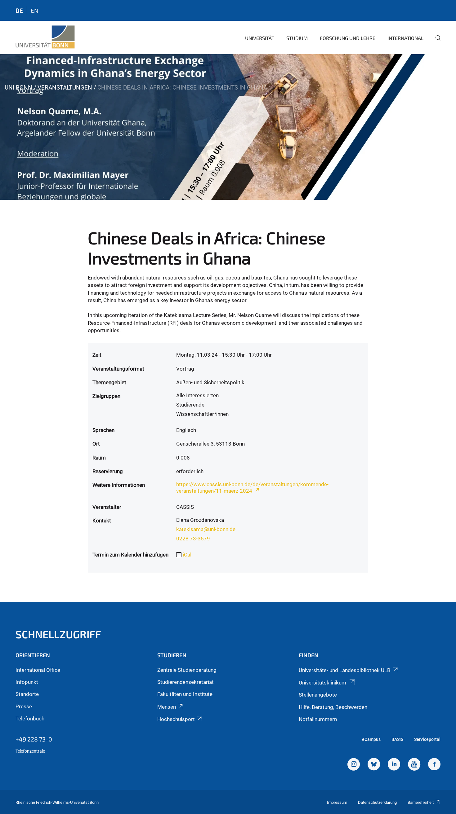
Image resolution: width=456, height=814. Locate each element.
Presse (24, 706)
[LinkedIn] (394, 765)
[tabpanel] (228, 127)
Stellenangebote (318, 695)
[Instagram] (353, 765)
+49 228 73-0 (34, 739)
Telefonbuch (30, 718)
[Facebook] (434, 765)
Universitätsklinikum (323, 683)
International (405, 38)
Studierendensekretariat (185, 682)
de (19, 10)
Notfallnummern (318, 719)
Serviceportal (427, 739)
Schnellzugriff (58, 634)
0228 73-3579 (193, 538)
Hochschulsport (176, 719)
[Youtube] (414, 765)
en (34, 10)
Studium (297, 38)
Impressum (337, 802)
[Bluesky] (374, 765)
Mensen (166, 707)
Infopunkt (27, 682)
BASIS (397, 739)
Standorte (27, 694)
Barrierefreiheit (421, 802)
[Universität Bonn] (45, 37)
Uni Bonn (18, 87)
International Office (38, 670)
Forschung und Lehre (347, 38)
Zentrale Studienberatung (187, 670)
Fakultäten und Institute (184, 694)
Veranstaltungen (65, 87)
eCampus (371, 739)
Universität (259, 38)
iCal (187, 555)
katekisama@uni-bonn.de (205, 529)
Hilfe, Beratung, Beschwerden (333, 707)
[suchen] (435, 42)
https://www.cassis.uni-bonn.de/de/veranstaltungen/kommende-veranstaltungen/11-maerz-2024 (252, 487)
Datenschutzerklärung (377, 802)
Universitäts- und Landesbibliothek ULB (345, 670)
